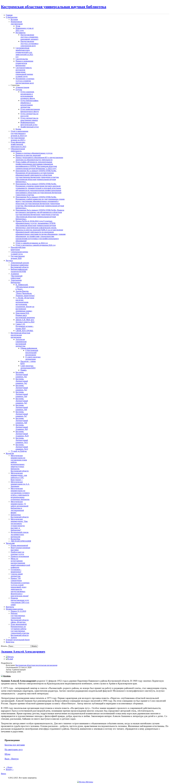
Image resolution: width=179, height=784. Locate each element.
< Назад (9, 767)
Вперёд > (10, 769)
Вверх (3, 774)
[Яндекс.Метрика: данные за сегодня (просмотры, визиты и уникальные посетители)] (85, 782)
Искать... (4, 646)
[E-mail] (9, 659)
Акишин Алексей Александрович (23, 651)
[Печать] (10, 657)
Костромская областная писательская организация (36, 665)
